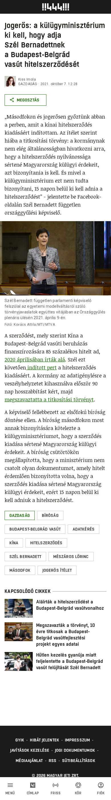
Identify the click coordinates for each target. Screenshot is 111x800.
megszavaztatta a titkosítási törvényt (49, 399)
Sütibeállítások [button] (78, 760)
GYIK (19, 740)
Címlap (33, 793)
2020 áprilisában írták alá (35, 359)
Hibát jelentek (44, 740)
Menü (10, 793)
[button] (20, 515)
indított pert (41, 367)
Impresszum (77, 740)
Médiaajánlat (29, 760)
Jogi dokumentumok (75, 750)
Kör (78, 793)
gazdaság (27, 84)
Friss (56, 793)
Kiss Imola (27, 79)
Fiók (100, 793)
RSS (52, 760)
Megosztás (28, 100)
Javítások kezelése (29, 750)
